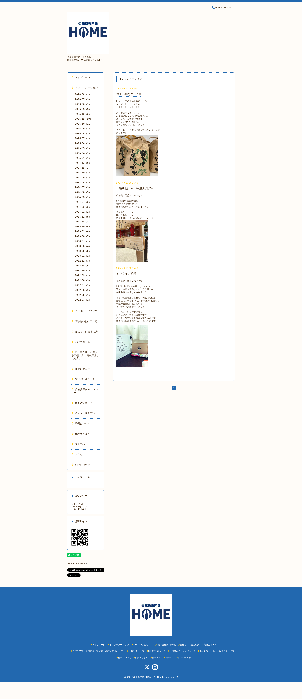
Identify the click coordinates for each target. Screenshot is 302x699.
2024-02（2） (83, 206)
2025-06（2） (83, 143)
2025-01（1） (83, 158)
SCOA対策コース (85, 379)
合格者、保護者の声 (86, 331)
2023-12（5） (83, 216)
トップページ (82, 77)
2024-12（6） (83, 162)
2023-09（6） (83, 231)
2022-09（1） (83, 275)
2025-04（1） (83, 153)
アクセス (80, 454)
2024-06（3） (83, 192)
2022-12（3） (83, 260)
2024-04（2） (83, 202)
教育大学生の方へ (85, 413)
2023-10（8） (83, 226)
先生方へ (80, 444)
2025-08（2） (83, 133)
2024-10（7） (83, 172)
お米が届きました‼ (128, 94)
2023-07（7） (83, 241)
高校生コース (82, 342)
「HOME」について (86, 311)
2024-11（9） (83, 167)
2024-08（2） (83, 182)
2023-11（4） (83, 221)
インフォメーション (86, 87)
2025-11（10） (83, 118)
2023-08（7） (83, 236)
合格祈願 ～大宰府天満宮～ (135, 188)
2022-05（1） (83, 295)
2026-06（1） (83, 104)
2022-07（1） (83, 285)
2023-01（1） (83, 255)
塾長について (82, 423)
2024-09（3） (83, 177)
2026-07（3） (83, 99)
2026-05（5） (83, 109)
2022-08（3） (83, 280)
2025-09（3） (83, 128)
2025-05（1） (83, 148)
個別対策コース (84, 402)
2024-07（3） (83, 187)
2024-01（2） (83, 211)
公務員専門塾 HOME (142, 677)
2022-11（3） (83, 265)
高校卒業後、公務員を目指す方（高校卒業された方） (85, 355)
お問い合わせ (82, 464)
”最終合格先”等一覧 (86, 321)
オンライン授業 (126, 273)
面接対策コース (84, 368)
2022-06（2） (83, 290)
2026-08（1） (83, 94)
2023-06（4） (83, 246)
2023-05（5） (83, 250)
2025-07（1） (83, 138)
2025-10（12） (84, 123)
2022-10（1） (83, 270)
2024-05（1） (83, 197)
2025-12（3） (83, 114)
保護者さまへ (82, 433)
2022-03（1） (83, 299)
